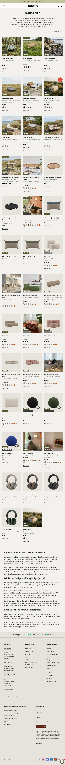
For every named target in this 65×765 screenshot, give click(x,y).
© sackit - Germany (9, 760)
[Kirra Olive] (47, 107)
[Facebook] (4, 696)
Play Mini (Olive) (48, 415)
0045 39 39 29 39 (9, 668)
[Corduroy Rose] (28, 188)
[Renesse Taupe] (7, 68)
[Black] (24, 538)
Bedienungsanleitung (52, 662)
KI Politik (7, 724)
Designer (28, 654)
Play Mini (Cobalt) (7, 453)
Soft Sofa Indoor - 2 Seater (9, 336)
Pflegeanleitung (51, 665)
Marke (6, 721)
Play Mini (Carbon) (28, 415)
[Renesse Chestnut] (5, 68)
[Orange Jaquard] (35, 188)
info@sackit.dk (8, 689)
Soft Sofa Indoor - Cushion (9, 415)
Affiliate (27, 660)
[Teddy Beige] (24, 188)
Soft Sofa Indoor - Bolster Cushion (53, 295)
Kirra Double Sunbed (7, 98)
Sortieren (57, 31)
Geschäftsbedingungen (11, 710)
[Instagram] (8, 696)
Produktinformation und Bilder (52, 672)
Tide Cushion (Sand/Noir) (9, 257)
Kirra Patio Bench (27, 58)
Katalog (48, 668)
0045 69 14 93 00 (9, 682)
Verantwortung (29, 651)
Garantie (49, 678)
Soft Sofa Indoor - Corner (51, 336)
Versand (48, 657)
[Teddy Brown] (26, 188)
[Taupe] (30, 67)
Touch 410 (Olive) (6, 529)
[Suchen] (58, 6)
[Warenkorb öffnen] (61, 6)
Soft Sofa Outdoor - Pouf (50, 98)
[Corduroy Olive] (33, 188)
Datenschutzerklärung (11, 713)
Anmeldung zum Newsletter (51, 682)
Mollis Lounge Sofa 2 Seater (51, 137)
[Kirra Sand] (5, 107)
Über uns (28, 648)
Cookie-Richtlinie (9, 716)
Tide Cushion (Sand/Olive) (30, 257)
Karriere (27, 657)
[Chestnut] (24, 67)
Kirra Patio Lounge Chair (29, 98)
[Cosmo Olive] (28, 225)
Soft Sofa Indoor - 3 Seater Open (32, 374)
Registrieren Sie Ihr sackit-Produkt (31, 663)
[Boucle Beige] (45, 107)
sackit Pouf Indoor (49, 453)
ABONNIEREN (41, 726)
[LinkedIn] (16, 696)
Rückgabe (49, 660)
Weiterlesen (5, 72)
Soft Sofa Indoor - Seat (50, 257)
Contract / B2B (29, 667)
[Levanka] (24, 227)
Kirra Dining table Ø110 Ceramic (10, 177)
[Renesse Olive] (3, 68)
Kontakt (48, 648)
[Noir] (28, 67)
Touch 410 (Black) (48, 494)
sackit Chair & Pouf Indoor (30, 218)
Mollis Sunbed (6, 137)
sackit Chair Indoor (28, 453)
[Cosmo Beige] (30, 225)
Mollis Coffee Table (28, 137)
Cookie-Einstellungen (10, 718)
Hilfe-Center (50, 651)
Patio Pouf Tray (27, 529)
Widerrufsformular (52, 654)
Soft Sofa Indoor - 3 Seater (51, 374)
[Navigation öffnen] (4, 5)
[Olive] (26, 67)
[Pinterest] (12, 696)
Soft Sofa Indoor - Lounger (30, 295)
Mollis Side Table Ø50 (49, 58)
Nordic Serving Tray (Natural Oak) (53, 177)
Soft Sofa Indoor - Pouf (29, 336)
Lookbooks (49, 675)
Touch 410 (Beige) (6, 494)
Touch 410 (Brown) (28, 494)
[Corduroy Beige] (30, 188)
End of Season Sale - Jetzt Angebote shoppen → (32, 1)
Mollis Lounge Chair (7, 58)
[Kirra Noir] (3, 107)
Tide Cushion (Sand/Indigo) (51, 218)
